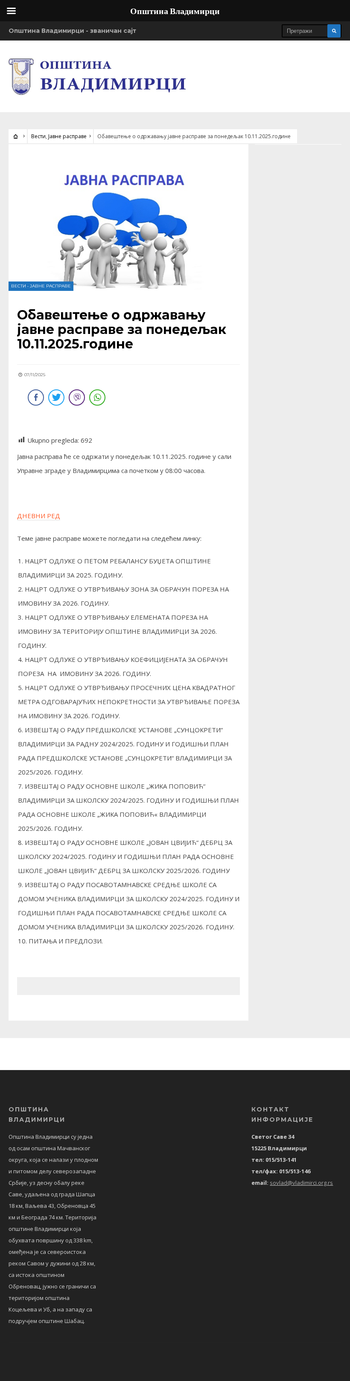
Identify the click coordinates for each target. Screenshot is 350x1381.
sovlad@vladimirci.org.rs (301, 1183)
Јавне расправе (67, 136)
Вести (38, 136)
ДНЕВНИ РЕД (38, 515)
